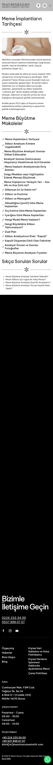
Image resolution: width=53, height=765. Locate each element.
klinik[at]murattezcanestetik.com (22, 744)
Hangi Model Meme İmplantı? (22, 219)
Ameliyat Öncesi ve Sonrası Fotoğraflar (21, 247)
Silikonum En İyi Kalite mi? (21, 189)
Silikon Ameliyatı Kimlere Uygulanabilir (20, 145)
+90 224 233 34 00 (14, 737)
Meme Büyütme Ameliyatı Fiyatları (26, 252)
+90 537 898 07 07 (13, 740)
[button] (50, 5)
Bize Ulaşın (8, 657)
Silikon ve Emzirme (16, 194)
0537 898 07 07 (13, 622)
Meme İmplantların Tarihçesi (22, 139)
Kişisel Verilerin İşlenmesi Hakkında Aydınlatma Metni (39, 664)
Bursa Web (6, 759)
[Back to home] (16, 5)
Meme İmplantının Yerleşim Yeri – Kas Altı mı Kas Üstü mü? (26, 183)
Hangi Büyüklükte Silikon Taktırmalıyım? (20, 226)
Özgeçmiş (8, 648)
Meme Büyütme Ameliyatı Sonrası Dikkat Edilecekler (24, 153)
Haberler (7, 652)
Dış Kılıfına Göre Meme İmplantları (25, 210)
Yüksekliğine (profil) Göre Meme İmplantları (24, 204)
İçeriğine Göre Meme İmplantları (24, 215)
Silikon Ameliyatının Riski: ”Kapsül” (26, 236)
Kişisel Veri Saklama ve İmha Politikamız (38, 651)
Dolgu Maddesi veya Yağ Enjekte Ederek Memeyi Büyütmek (24, 176)
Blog (4, 661)
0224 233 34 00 (14, 618)
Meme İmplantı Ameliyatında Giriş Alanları (25, 168)
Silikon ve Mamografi (17, 198)
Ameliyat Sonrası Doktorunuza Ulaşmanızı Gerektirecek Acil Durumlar (27, 160)
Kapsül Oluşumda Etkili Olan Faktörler (28, 240)
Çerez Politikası (37, 673)
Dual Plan (10, 231)
